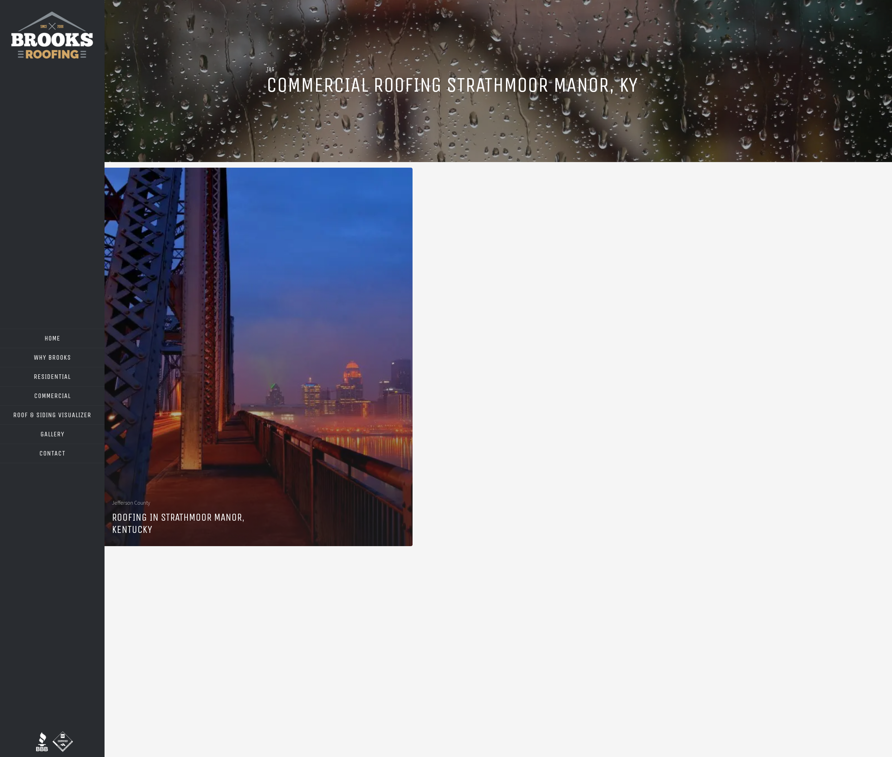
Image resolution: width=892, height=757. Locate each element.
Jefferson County (131, 502)
